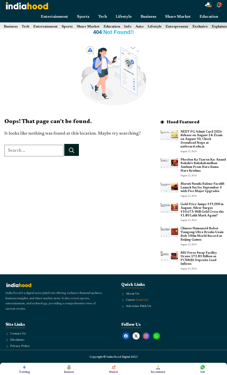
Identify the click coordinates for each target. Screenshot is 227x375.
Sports (83, 17)
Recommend (158, 372)
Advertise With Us (138, 306)
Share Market (178, 17)
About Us (132, 293)
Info (127, 26)
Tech (102, 17)
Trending (24, 372)
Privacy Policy (20, 346)
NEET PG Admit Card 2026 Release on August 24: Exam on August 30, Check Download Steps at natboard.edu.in (201, 139)
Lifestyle (124, 17)
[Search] (71, 150)
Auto (139, 26)
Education (209, 17)
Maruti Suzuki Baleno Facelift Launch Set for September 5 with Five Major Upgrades (202, 188)
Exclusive (200, 26)
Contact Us (18, 333)
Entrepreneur (177, 26)
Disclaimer (17, 340)
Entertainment (54, 17)
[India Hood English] (27, 5)
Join (202, 372)
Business (148, 17)
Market (113, 372)
